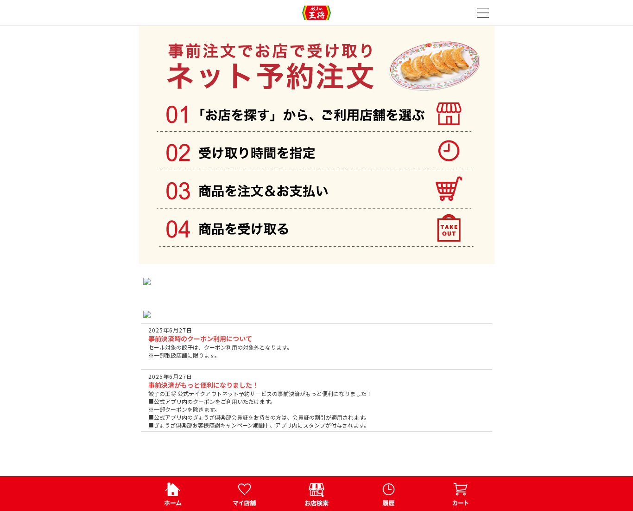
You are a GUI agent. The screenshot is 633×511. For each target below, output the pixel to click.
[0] (460, 494)
